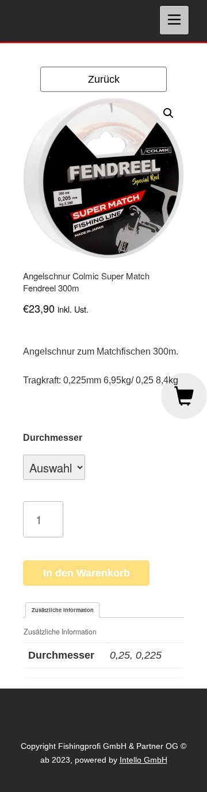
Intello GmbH (143, 759)
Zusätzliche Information (63, 610)
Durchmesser (52, 438)
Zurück (104, 79)
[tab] (62, 610)
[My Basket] (184, 396)
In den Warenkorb (86, 573)
